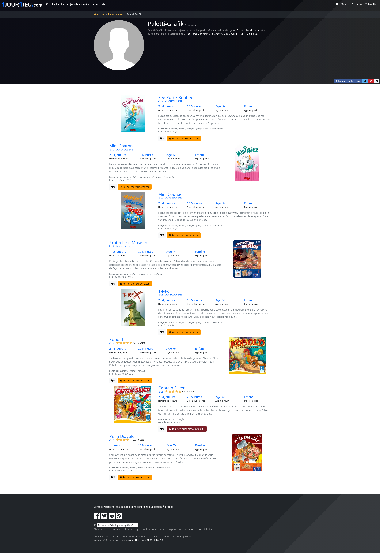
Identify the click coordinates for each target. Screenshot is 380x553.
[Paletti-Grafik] (119, 45)
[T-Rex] (132, 312)
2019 (160, 100)
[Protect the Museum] (247, 263)
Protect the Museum (248, 30)
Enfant (248, 106)
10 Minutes (194, 106)
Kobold (116, 339)
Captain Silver (171, 388)
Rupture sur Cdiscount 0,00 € (188, 429)
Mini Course (230, 33)
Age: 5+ (220, 106)
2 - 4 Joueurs (166, 106)
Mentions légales (113, 506)
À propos (168, 506)
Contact (98, 506)
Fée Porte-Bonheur (197, 33)
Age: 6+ (171, 348)
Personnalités (116, 14)
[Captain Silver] (132, 409)
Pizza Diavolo (122, 436)
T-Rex (241, 33)
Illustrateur (191, 25)
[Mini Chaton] (247, 167)
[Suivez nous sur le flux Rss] (119, 517)
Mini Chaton (215, 33)
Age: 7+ (171, 251)
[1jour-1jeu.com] (22, 4)
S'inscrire (357, 4)
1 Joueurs (115, 445)
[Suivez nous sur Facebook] (97, 517)
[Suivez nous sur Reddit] (112, 517)
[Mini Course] (132, 215)
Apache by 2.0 (155, 540)
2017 (160, 391)
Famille (200, 251)
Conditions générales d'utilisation (143, 506)
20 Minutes (145, 251)
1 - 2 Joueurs (117, 251)
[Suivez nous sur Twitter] (104, 517)
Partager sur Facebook (349, 81)
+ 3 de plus (251, 33)
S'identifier (371, 4)
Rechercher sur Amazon (185, 138)
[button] (337, 4)
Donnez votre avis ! (174, 100)
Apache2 (134, 540)
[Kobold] (247, 360)
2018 (111, 342)
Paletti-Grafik (166, 23)
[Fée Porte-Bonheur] (132, 118)
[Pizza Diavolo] (247, 457)
